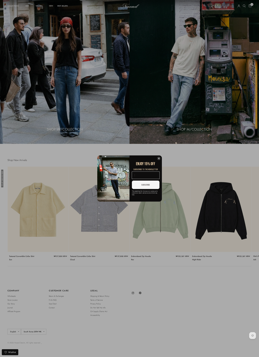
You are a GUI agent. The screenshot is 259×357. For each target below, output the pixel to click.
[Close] (159, 158)
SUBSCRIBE (145, 184)
